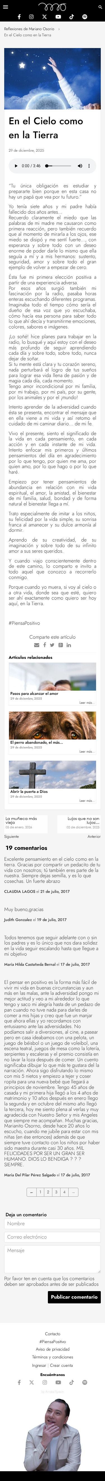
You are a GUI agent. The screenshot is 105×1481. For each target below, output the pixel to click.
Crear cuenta (61, 1365)
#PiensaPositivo (52, 1342)
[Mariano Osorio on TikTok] (71, 17)
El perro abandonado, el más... (36, 745)
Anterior (94, 836)
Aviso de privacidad (52, 1349)
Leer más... (87, 702)
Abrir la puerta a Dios (29, 791)
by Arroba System (52, 1391)
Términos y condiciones (52, 1357)
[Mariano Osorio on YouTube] (58, 17)
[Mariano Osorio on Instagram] (31, 17)
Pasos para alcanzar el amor (34, 693)
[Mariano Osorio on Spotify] (84, 17)
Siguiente (11, 836)
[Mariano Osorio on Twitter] (44, 17)
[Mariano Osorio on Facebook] (19, 17)
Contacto (52, 1334)
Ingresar (39, 1365)
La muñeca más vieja (21, 820)
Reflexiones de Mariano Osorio (29, 29)
